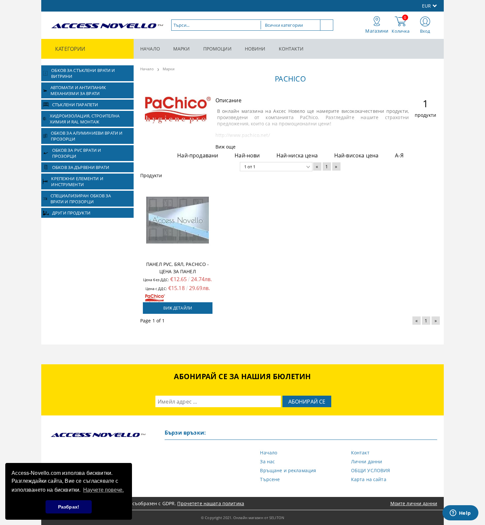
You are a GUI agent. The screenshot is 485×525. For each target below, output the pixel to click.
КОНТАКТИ (291, 49)
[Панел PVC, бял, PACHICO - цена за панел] (177, 220)
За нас (267, 461)
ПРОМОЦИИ (217, 49)
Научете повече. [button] (103, 490)
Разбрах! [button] (68, 506)
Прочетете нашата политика (210, 503)
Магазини (376, 31)
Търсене (270, 479)
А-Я (399, 155)
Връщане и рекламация (288, 470)
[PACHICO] (178, 121)
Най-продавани (197, 155)
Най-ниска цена (297, 155)
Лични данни (366, 461)
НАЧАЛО (150, 49)
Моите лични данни (413, 503)
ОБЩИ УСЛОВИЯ (370, 470)
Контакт (360, 452)
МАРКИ (181, 49)
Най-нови (247, 155)
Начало (147, 68)
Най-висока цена (356, 155)
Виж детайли (177, 308)
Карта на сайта (368, 479)
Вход (425, 31)
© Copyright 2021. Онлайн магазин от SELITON (242, 517)
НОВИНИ (255, 49)
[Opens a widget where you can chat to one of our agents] (460, 513)
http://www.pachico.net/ (242, 135)
